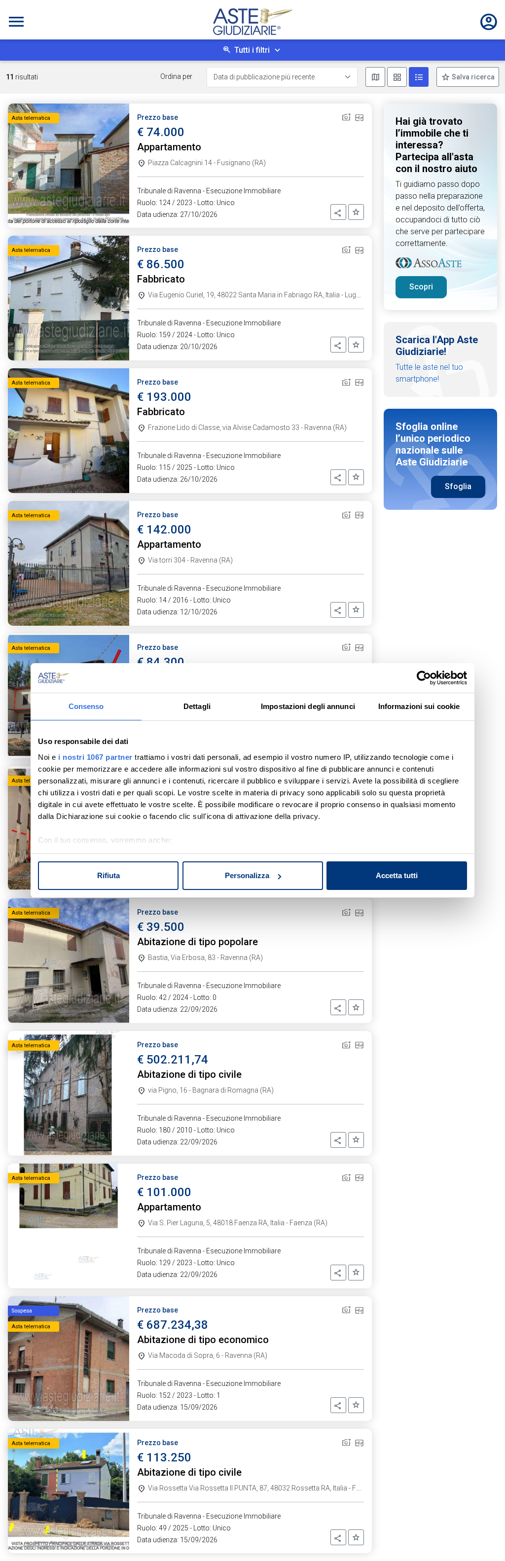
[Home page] (252, 21)
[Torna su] (481, 1537)
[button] (338, 212)
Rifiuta (108, 875)
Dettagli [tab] (197, 706)
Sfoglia (458, 486)
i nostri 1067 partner (95, 757)
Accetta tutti (397, 875)
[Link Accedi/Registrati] (488, 21)
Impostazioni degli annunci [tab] (308, 706)
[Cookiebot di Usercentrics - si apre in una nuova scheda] (424, 678)
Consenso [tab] (86, 706)
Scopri (421, 286)
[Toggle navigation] (16, 21)
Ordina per (176, 76)
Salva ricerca (472, 77)
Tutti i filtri (252, 50)
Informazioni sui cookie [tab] (419, 706)
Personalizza (247, 875)
